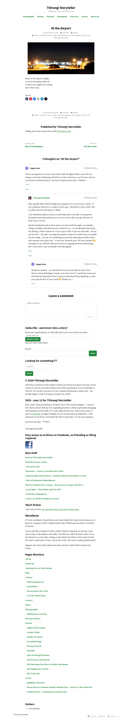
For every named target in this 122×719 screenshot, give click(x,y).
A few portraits (32, 467)
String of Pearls (34, 646)
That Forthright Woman (38, 655)
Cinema (28, 577)
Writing (40, 16)
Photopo (50, 16)
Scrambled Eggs (34, 641)
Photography (28, 16)
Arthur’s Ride (33, 632)
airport (36, 35)
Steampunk (62, 16)
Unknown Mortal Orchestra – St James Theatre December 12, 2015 (55, 476)
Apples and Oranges (36, 628)
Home (28, 605)
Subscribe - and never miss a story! (46, 328)
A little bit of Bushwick (36, 494)
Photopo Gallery (33, 618)
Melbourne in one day (37, 614)
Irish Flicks (32, 586)
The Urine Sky (33, 673)
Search (28, 349)
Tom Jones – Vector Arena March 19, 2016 (44, 471)
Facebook (36, 414)
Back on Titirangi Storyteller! (39, 457)
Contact (29, 600)
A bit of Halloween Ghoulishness (40, 480)
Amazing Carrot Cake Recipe (38, 568)
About (28, 559)
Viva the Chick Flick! (36, 596)
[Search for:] (39, 366)
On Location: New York (37, 591)
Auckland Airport (46, 35)
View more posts (64, 131)
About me (95, 16)
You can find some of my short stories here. (60, 509)
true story (74, 16)
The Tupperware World (37, 669)
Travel (28, 678)
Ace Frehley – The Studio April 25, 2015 (43, 489)
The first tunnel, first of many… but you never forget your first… (54, 485)
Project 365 (86, 35)
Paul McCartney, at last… (36, 462)
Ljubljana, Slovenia (35, 683)
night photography (64, 35)
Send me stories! (33, 339)
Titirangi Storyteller (61, 8)
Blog (27, 573)
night (55, 35)
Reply (27, 189)
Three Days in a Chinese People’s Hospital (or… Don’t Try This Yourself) (60, 687)
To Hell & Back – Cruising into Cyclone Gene (47, 692)
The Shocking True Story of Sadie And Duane (47, 664)
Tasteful (30, 651)
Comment (90, 317)
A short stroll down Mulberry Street (42, 499)
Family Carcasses (35, 637)
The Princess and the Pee (38, 660)
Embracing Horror (35, 582)
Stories (85, 16)
